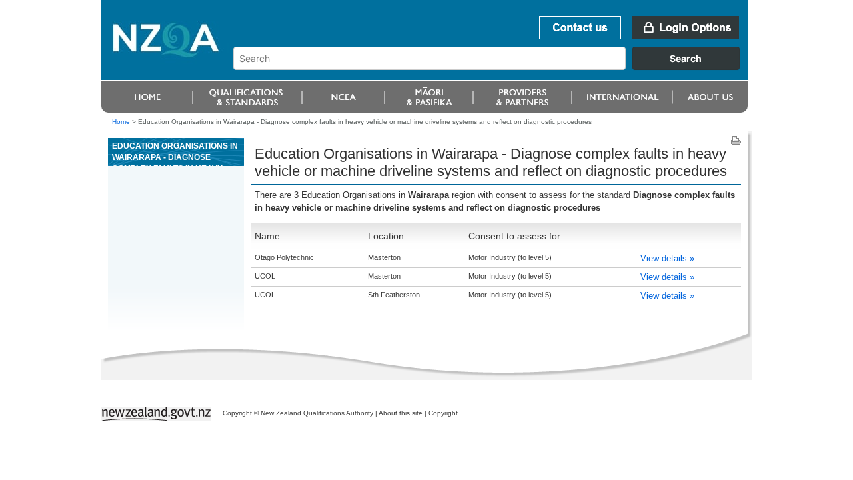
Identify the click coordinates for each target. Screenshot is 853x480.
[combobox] (493, 66)
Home (121, 121)
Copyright (443, 413)
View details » (667, 258)
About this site (401, 413)
